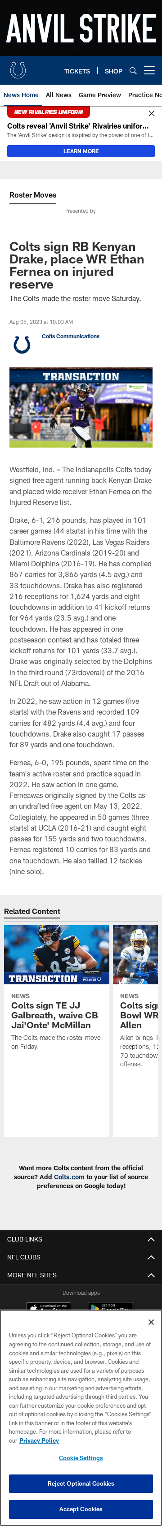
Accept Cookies (81, 1509)
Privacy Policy (39, 1440)
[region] (81, 1418)
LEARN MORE (81, 151)
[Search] (133, 71)
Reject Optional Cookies (81, 1483)
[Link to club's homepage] (18, 67)
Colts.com (69, 1177)
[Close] (151, 113)
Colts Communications (70, 336)
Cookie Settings (81, 1457)
